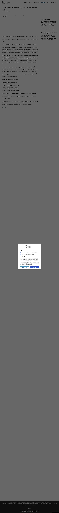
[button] (29, 256)
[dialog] (29, 256)
